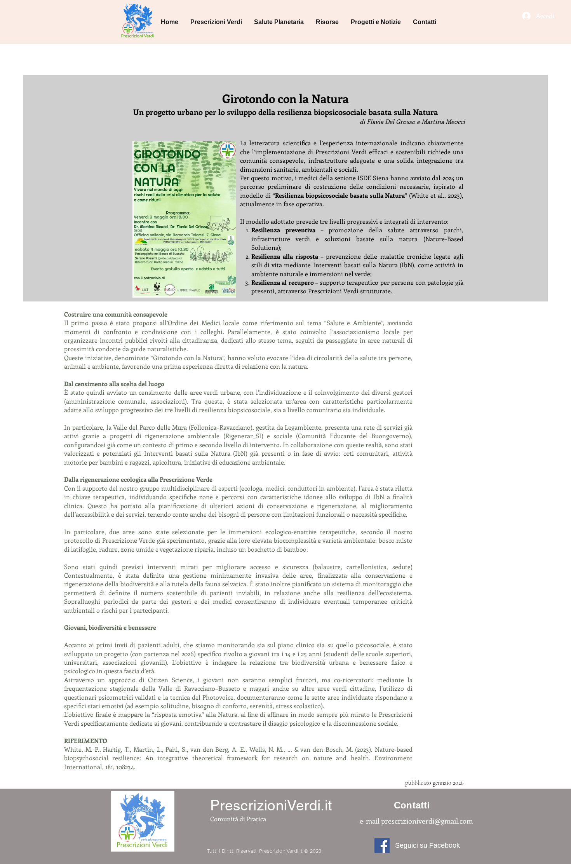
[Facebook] (382, 845)
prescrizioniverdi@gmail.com (427, 821)
